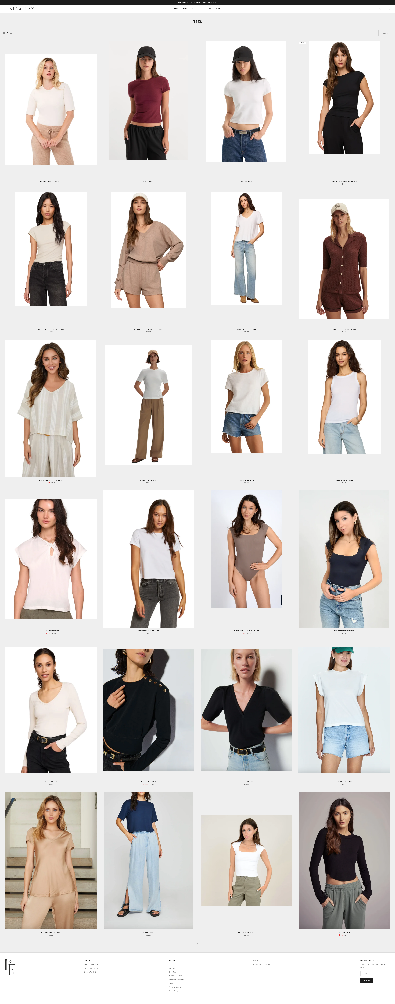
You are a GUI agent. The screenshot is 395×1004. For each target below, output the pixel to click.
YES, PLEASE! (223, 509)
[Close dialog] (246, 470)
